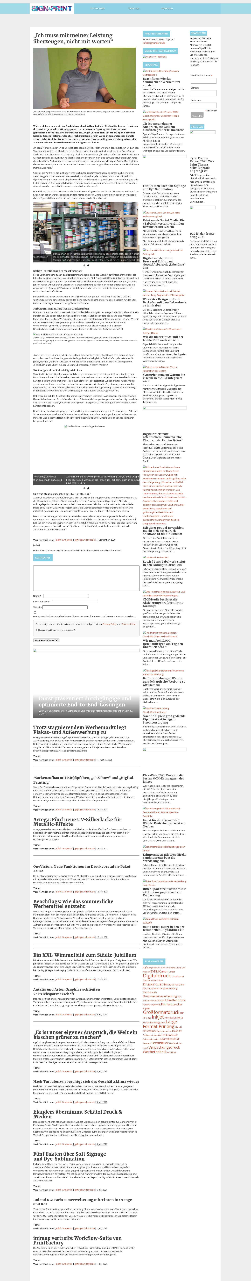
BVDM (154, 971)
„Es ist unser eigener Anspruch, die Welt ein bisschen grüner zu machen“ (85, 1034)
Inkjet (158, 1017)
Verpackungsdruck (164, 1047)
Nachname (196, 100)
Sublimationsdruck (169, 1039)
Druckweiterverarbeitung (160, 996)
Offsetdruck (149, 1031)
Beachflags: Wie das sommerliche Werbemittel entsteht (73, 904)
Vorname (195, 88)
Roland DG (157, 1035)
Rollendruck (170, 1035)
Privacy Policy (110, 624)
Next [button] (135, 231)
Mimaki (178, 1027)
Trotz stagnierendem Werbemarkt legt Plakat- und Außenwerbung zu (79, 730)
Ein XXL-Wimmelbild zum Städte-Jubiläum (84, 955)
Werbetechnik (155, 1051)
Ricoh (175, 1031)
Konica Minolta (173, 1017)
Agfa (145, 967)
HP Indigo (147, 1018)
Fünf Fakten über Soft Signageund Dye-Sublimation (69, 1156)
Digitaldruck (157, 975)
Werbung (167, 8)
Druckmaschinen (151, 988)
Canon (163, 971)
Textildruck (160, 1043)
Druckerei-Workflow (153, 980)
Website (37, 607)
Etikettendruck (175, 1000)
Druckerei (177, 976)
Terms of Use (129, 624)
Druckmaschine (175, 984)
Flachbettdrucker (171, 1004)
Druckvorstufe (150, 992)
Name (37, 595)
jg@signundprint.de (85, 539)
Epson (161, 1000)
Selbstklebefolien (151, 1039)
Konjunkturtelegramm (154, 1022)
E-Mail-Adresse (42, 601)
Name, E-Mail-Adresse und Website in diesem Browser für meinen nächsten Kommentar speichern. (84, 616)
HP (182, 1013)
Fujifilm (146, 1008)
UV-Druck (173, 1043)
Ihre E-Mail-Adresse (201, 75)
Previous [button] (37, 231)
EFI (156, 1000)
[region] (86, 232)
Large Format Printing (160, 1024)
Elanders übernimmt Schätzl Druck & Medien (77, 1114)
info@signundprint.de (154, 42)
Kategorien (97, 8)
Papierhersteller (164, 1031)
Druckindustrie (155, 984)
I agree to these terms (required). (57, 630)
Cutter (172, 971)
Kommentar (43, 557)
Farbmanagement (152, 1004)
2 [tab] (88, 265)
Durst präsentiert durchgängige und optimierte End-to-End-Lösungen (85, 701)
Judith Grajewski (64, 539)
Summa (147, 1043)
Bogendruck (154, 967)
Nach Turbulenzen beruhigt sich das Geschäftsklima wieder (86, 1081)
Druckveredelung (168, 988)
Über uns (134, 8)
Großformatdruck (161, 1012)
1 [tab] (84, 265)
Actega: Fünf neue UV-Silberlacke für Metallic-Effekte (77, 822)
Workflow (171, 1052)
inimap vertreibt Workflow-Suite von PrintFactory (77, 1240)
